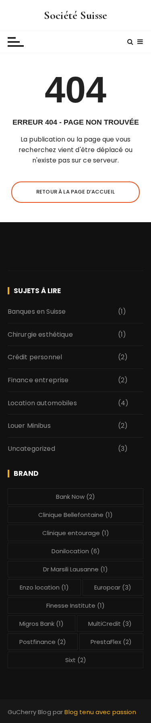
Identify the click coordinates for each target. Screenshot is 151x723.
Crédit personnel (35, 357)
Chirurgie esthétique (40, 334)
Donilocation (76, 551)
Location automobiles (42, 403)
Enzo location (44, 587)
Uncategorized (31, 448)
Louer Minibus (29, 425)
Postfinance (42, 642)
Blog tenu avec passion (100, 712)
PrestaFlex (111, 642)
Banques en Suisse (37, 311)
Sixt (75, 660)
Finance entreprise (38, 380)
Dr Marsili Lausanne (75, 569)
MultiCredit (110, 623)
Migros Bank (41, 623)
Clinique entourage (75, 533)
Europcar (112, 587)
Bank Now (75, 496)
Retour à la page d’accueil (75, 192)
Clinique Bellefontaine (75, 514)
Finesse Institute (75, 605)
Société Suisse (75, 15)
